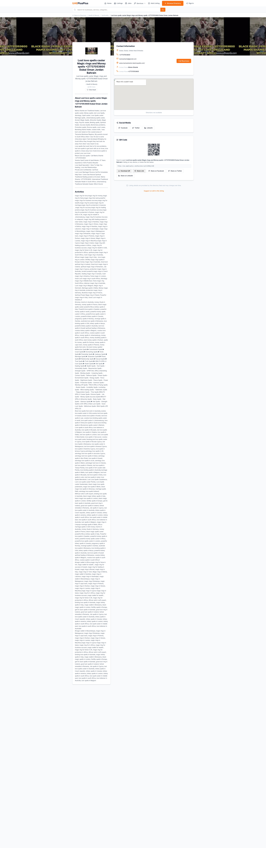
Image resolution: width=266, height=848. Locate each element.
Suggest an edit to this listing (154, 191)
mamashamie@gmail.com (127, 59)
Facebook (124, 128)
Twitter (137, 128)
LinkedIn (150, 128)
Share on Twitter (176, 171)
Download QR (125, 171)
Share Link (140, 171)
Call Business (184, 61)
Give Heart (92, 90)
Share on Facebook (157, 171)
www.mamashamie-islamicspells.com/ (132, 63)
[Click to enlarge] (153, 150)
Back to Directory (80, 15)
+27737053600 (124, 55)
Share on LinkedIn (127, 176)
